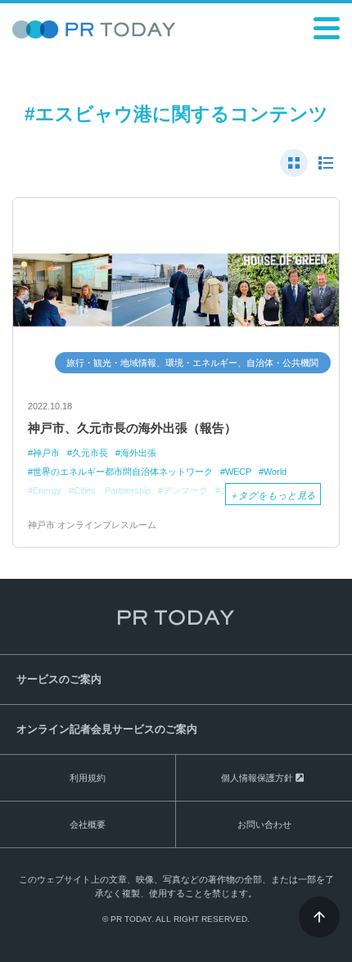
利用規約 (88, 778)
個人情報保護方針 (257, 778)
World (275, 471)
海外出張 (138, 453)
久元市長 (90, 453)
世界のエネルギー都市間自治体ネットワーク (123, 471)
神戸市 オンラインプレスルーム (92, 525)
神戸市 (46, 453)
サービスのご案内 (59, 679)
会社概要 (88, 824)
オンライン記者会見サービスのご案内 (106, 729)
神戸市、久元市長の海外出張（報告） (132, 428)
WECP (238, 471)
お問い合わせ (264, 824)
